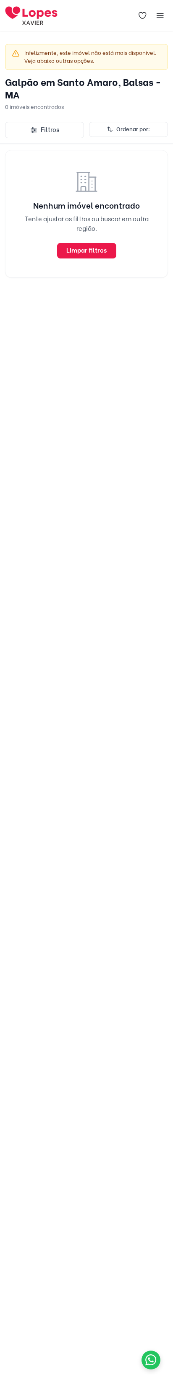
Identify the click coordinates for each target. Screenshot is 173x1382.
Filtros (50, 130)
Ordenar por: (133, 129)
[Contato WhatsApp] (151, 1360)
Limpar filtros (86, 250)
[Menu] (160, 16)
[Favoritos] (143, 16)
